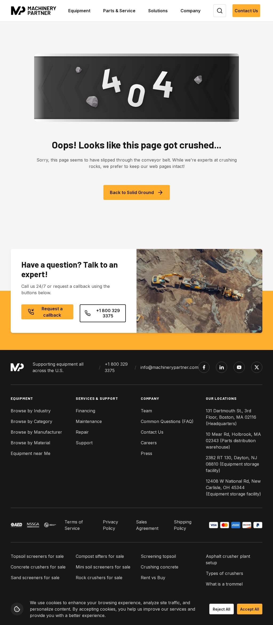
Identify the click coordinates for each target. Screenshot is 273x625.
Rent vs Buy (153, 577)
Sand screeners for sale (35, 577)
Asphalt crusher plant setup (228, 559)
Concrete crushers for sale (38, 567)
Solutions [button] (158, 10)
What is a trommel (224, 584)
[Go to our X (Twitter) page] (256, 367)
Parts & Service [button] (119, 10)
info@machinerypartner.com (169, 367)
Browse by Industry (31, 410)
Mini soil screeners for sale (103, 567)
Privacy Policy (110, 525)
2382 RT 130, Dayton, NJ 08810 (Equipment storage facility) (232, 464)
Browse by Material (30, 442)
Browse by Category (31, 421)
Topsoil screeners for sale (37, 556)
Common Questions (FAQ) (167, 421)
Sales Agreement (147, 525)
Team (146, 410)
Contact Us (246, 10)
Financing (85, 410)
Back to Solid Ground (132, 192)
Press (146, 453)
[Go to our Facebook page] (204, 367)
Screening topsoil (158, 556)
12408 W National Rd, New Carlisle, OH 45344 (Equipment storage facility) (233, 487)
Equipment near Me (30, 453)
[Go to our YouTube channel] (239, 367)
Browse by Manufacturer (36, 432)
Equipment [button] (79, 10)
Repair (82, 432)
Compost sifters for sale (100, 556)
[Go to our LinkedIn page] (221, 367)
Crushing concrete (159, 567)
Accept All (249, 609)
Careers (149, 442)
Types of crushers (224, 573)
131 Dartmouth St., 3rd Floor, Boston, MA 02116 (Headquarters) (231, 417)
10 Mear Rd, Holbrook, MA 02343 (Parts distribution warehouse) (233, 441)
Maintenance (89, 421)
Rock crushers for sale (99, 577)
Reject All (221, 609)
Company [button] (190, 10)
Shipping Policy (182, 525)
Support (84, 442)
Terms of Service (74, 525)
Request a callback (52, 312)
